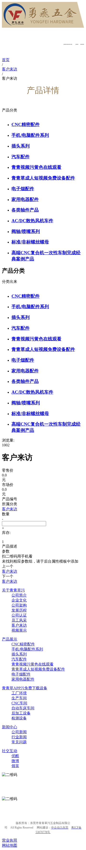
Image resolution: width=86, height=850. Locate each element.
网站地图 (9, 845)
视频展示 (19, 630)
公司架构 (19, 605)
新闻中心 (9, 727)
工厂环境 (19, 693)
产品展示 (9, 639)
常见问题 (19, 742)
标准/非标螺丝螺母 (30, 241)
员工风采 (19, 620)
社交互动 (9, 751)
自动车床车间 (22, 708)
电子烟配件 (22, 188)
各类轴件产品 (25, 209)
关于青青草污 (13, 590)
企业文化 (19, 600)
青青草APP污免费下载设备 (24, 688)
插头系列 (20, 145)
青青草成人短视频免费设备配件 (43, 177)
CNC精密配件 (25, 124)
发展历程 (19, 610)
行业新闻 (19, 737)
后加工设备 (21, 713)
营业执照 (9, 840)
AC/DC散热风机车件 (32, 220)
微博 (15, 761)
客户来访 (19, 625)
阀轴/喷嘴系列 (25, 231)
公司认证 (19, 615)
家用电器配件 (25, 199)
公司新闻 (19, 732)
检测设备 (19, 718)
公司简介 (19, 595)
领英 (15, 766)
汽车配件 (20, 156)
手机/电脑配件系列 (30, 135)
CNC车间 (19, 703)
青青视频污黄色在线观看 (36, 167)
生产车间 (19, 698)
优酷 (15, 756)
